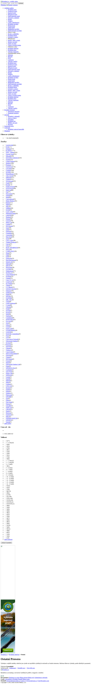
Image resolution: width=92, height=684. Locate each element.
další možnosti (8, 539)
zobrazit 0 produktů (6, 542)
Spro (7, 228)
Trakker (8, 179)
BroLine (8, 413)
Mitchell (8, 264)
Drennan (8, 231)
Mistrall (8, 380)
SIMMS (8, 208)
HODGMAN (10, 319)
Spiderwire (9, 292)
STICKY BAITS (11, 289)
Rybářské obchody (9, 110)
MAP (7, 314)
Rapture (8, 217)
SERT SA (9, 407)
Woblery (10, 21)
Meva (7, 416)
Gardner (8, 170)
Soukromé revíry (9, 126)
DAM (8, 210)
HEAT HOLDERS (11, 353)
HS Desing (9, 359)
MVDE (8, 296)
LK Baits (8, 168)
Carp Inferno (9, 199)
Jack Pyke (9, 371)
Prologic (8, 165)
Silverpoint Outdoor (11, 341)
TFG (7, 246)
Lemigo (8, 384)
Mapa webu (26, 679)
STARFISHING (11, 330)
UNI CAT (9, 386)
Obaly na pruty (12, 43)
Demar (8, 219)
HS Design (9, 226)
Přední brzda (11, 26)
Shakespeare (9, 271)
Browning (9, 267)
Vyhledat (20, 3)
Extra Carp (9, 328)
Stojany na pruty (12, 42)
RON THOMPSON (12, 247)
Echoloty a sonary (13, 37)
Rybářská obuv (12, 50)
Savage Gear (9, 154)
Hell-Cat (8, 190)
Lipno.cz (23, 681)
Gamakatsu (9, 317)
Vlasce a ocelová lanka (14, 45)
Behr (7, 197)
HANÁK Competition (12, 334)
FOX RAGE (9, 188)
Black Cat (9, 222)
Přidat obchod (24, 677)
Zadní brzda (11, 27)
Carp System (9, 352)
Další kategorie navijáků (15, 30)
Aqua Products (10, 274)
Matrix (8, 204)
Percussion (9, 193)
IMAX (8, 265)
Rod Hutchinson (10, 260)
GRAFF (8, 409)
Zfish (7, 229)
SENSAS (9, 375)
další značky (7, 423)
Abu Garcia (9, 176)
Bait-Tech (9, 237)
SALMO (8, 406)
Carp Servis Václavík (12, 339)
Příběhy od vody (12, 123)
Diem (7, 400)
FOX (9, 58)
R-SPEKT (9, 150)
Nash (7, 183)
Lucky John (9, 211)
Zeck (7, 238)
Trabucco (8, 350)
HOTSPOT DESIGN (12, 158)
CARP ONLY (10, 251)
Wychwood (9, 181)
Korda (8, 185)
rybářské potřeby (9, 8)
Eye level (8, 321)
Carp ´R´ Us (9, 280)
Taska (7, 301)
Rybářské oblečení (13, 48)
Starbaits (8, 316)
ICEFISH (9, 298)
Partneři (20, 679)
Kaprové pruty (12, 13)
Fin (7, 192)
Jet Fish (8, 310)
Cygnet (8, 305)
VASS (8, 326)
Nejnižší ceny (21, 668)
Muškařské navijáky (13, 29)
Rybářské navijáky (13, 24)
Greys (8, 244)
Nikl (7, 255)
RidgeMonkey (10, 174)
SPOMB (8, 397)
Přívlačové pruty (12, 14)
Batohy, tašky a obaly (14, 40)
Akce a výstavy (12, 118)
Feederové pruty (12, 11)
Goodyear (9, 282)
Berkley (8, 163)
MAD (8, 362)
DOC (7, 249)
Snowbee (8, 355)
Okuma (8, 348)
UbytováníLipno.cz (31, 681)
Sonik (7, 308)
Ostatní (8, 278)
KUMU (8, 172)
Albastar (8, 307)
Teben (8, 285)
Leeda (8, 224)
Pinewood (9, 395)
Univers (8, 220)
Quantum (8, 233)
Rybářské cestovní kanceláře (16, 129)
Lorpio (8, 377)
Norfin (8, 159)
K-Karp (8, 343)
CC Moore (9, 287)
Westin (8, 195)
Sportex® (9, 414)
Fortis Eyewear (10, 186)
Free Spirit (9, 402)
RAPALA (9, 273)
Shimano (10, 55)
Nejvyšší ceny (31, 668)
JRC (7, 206)
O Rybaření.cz (9, 679)
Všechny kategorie (13, 51)
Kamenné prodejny (13, 113)
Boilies (10, 19)
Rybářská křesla (12, 35)
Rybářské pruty (12, 9)
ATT (7, 337)
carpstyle (8, 215)
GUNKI (8, 269)
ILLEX (8, 312)
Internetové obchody (14, 111)
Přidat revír (31, 677)
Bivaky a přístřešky (13, 34)
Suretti (8, 379)
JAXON (8, 332)
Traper (8, 357)
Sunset (8, 422)
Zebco (8, 325)
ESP (7, 256)
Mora (7, 382)
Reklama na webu (14, 677)
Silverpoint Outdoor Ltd (13, 364)
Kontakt (15, 679)
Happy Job (9, 373)
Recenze (10, 124)
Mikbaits (8, 177)
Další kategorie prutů (14, 16)
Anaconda (9, 235)
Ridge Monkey (10, 201)
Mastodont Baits (10, 213)
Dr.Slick (8, 276)
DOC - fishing (10, 152)
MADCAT (9, 262)
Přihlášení (3, 5)
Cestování (7, 127)
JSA (7, 323)
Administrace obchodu (40, 677)
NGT (7, 335)
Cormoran (11, 60)
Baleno (8, 202)
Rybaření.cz (4, 654)
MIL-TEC (9, 299)
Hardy (8, 411)
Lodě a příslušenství (13, 22)
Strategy (8, 393)
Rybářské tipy (12, 121)
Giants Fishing (10, 161)
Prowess (8, 344)
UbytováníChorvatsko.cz (13, 681)
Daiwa (8, 404)
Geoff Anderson (10, 303)
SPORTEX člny (10, 368)
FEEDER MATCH (11, 418)
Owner (8, 361)
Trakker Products (11, 242)
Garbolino (9, 370)
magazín (6, 115)
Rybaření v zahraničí (14, 116)
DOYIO (8, 346)
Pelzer (8, 391)
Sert (7, 398)
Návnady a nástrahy (13, 18)
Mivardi (10, 56)
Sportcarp (9, 258)
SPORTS (8, 420)
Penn (7, 253)
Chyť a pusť (9, 240)
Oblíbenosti (12, 668)
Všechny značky (12, 61)
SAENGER (9, 145)
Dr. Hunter (9, 283)
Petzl (7, 294)
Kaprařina (11, 119)
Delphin (8, 149)
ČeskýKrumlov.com (43, 681)
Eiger (7, 366)
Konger (8, 388)
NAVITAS (9, 167)
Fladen (8, 389)
